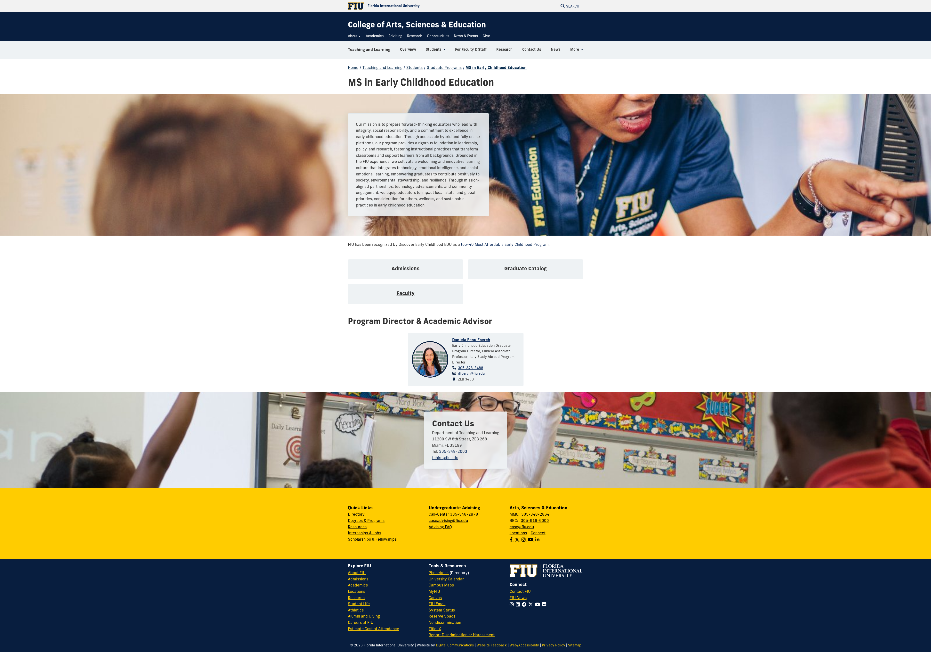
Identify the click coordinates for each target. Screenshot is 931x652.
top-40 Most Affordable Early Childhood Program (505, 244)
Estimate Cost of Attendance (373, 628)
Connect (538, 532)
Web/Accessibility (524, 645)
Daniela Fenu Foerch (471, 339)
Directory (356, 514)
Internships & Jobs (364, 532)
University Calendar (446, 579)
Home (353, 67)
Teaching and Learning (369, 49)
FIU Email (437, 603)
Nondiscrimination (445, 622)
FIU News (518, 597)
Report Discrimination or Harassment (462, 634)
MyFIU (434, 591)
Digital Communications (455, 645)
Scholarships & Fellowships (372, 539)
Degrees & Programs (366, 520)
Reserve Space (442, 616)
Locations (518, 532)
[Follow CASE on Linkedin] (537, 540)
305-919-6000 (535, 520)
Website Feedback (492, 645)
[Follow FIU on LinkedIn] (519, 604)
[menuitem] (354, 36)
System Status (442, 610)
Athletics (356, 610)
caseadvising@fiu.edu (448, 520)
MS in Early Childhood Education (496, 67)
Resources (357, 526)
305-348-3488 (470, 368)
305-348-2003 (453, 451)
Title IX (435, 628)
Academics (358, 585)
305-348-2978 (464, 514)
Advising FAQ (440, 526)
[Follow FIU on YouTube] (538, 604)
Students (414, 67)
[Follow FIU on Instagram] (513, 604)
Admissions (358, 579)
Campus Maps (441, 585)
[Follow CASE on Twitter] (518, 540)
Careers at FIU (360, 622)
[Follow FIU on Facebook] (525, 604)
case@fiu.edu (522, 526)
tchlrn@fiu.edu (445, 457)
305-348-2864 (535, 514)
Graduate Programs (444, 67)
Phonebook (439, 572)
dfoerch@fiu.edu (471, 373)
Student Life (359, 603)
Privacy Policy (553, 645)
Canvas (435, 597)
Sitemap (574, 645)
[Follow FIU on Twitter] (531, 604)
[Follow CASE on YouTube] (531, 540)
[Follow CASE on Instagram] (525, 540)
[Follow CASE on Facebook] (512, 540)
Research (356, 597)
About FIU (357, 572)
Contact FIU (520, 591)
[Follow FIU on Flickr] (545, 604)
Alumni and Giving (364, 616)
